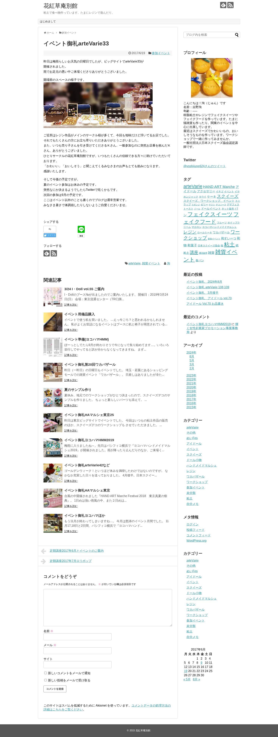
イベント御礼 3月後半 (202, 292)
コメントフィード (198, 535)
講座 (194, 252)
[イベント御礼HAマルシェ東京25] (52, 422)
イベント (229, 191)
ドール (197, 209)
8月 (191, 356)
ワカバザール (221, 232)
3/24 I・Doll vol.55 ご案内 (84, 289)
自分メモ (192, 504)
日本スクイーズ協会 (209, 245)
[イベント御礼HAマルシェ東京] (52, 498)
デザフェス (233, 204)
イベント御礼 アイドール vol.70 (209, 298)
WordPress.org (196, 540)
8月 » (196, 679)
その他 (191, 432)
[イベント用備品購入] (52, 321)
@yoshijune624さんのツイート (204, 166)
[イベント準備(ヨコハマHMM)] (52, 347)
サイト (48, 659)
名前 (48, 631)
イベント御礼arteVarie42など (87, 465)
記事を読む (71, 304)
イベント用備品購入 (79, 314)
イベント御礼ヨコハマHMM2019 (89, 440)
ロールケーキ (204, 232)
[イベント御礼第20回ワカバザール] (52, 372)
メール (49, 645)
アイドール (194, 443)
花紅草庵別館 (60, 6)
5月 (191, 360)
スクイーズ (227, 196)
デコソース (221, 204)
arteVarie (134, 263)
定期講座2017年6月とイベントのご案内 (77, 550)
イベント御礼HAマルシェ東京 (87, 490)
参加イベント (161, 53)
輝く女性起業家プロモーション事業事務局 (212, 328)
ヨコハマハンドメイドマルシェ (219, 227)
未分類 (191, 493)
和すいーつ (228, 238)
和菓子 (192, 245)
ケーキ (211, 196)
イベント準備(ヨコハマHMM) (86, 339)
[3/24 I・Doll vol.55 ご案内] (52, 296)
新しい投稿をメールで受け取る (69, 680)
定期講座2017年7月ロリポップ (71, 560)
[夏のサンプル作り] (52, 397)
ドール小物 (194, 460)
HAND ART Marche (219, 187)
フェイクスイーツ (210, 214)
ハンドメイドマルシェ (201, 465)
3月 (191, 364)
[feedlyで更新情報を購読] (223, 5)
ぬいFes (192, 438)
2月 (191, 368)
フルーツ (222, 222)
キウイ (202, 196)
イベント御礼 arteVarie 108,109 (207, 287)
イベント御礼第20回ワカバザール (90, 364)
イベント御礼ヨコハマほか (84, 515)
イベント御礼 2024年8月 (204, 281)
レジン (189, 232)
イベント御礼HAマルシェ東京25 (89, 415)
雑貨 (211, 253)
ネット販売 (228, 208)
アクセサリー (206, 191)
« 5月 (187, 679)
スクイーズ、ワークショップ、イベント (209, 200)
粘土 (229, 245)
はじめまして (48, 21)
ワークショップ (197, 482)
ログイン (192, 524)
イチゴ (219, 191)
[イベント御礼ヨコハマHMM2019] (52, 447)
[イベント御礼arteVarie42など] (52, 473)
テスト (212, 204)
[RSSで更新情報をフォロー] (230, 5)
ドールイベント (211, 208)
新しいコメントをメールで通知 (69, 673)
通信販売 (203, 253)
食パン (200, 260)
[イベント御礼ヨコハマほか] (52, 523)
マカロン (196, 227)
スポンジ (196, 204)
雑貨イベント (151, 263)
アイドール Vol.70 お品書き (205, 303)
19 (185, 671)
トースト (188, 208)
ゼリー (204, 204)
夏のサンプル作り (78, 390)
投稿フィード (195, 529)
